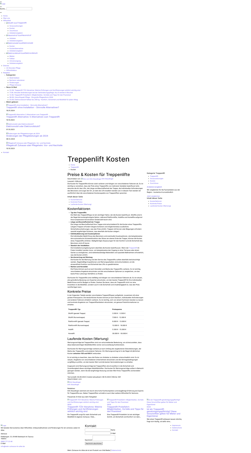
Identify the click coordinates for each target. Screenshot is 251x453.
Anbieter (12, 38)
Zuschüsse (13, 31)
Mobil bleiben (14, 78)
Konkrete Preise (76, 202)
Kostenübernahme (16, 48)
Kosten (12, 28)
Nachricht (88, 440)
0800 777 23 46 (6, 441)
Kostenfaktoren (76, 200)
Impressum (176, 425)
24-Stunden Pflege (13, 68)
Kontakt (6, 152)
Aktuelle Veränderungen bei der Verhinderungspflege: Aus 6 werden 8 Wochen (41, 93)
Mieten (12, 56)
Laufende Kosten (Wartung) (81, 204)
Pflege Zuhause (15, 85)
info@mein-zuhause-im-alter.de (13, 446)
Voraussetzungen (16, 26)
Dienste (6, 66)
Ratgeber (6, 73)
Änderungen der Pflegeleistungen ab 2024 (27, 136)
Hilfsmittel (7, 20)
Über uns (6, 18)
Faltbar (12, 59)
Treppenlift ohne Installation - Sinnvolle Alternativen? (32, 107)
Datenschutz (177, 428)
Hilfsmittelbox (11, 70)
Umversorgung (15, 61)
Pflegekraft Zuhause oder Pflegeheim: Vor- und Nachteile (34, 145)
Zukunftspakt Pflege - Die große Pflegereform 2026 (31, 97)
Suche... (3, 9)
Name (113, 430)
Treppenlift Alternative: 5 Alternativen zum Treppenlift (33, 117)
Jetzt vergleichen (153, 196)
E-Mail (113, 433)
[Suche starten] (1, 12)
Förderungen (14, 83)
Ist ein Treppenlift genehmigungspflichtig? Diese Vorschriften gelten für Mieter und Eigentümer (163, 412)
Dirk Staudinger (107, 179)
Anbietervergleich (16, 33)
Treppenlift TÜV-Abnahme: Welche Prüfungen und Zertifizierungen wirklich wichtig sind (44, 90)
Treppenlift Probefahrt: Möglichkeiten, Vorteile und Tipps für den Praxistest (40, 95)
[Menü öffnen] (1, 1)
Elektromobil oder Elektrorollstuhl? (23, 126)
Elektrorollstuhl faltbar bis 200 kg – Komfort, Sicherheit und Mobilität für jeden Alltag (43, 100)
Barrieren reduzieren (17, 80)
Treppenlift (75, 167)
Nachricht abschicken (94, 443)
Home (5, 16)
